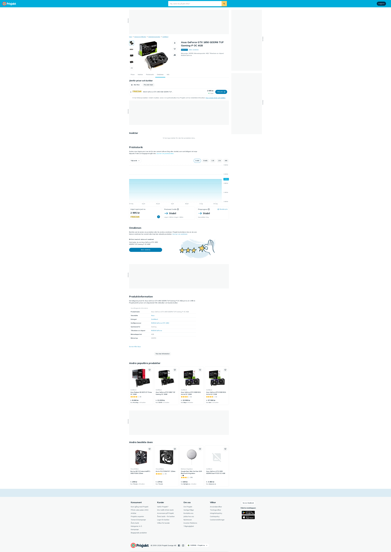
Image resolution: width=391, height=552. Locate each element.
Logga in (381, 3)
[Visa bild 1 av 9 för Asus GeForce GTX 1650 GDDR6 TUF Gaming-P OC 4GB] (131, 43)
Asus (153, 315)
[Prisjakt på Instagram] (183, 545)
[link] (141, 385)
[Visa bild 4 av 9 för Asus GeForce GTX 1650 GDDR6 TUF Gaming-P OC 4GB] (131, 62)
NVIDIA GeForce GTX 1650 (160, 323)
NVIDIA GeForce (156, 330)
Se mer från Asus (135, 347)
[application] (179, 184)
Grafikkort (165, 37)
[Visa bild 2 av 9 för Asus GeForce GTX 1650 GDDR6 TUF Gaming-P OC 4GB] (131, 49)
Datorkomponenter (154, 37)
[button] (131, 68)
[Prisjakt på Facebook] (179, 545)
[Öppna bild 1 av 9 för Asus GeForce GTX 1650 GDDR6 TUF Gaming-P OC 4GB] (153, 56)
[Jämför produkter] (174, 55)
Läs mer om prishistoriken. (165, 153)
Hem (130, 37)
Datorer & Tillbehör (140, 37)
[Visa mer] (130, 91)
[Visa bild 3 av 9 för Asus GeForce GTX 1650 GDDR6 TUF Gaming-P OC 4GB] (131, 55)
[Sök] (224, 3)
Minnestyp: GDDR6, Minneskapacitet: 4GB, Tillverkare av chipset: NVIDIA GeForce (202, 54)
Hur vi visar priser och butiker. (216, 98)
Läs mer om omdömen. (180, 234)
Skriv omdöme (194, 50)
